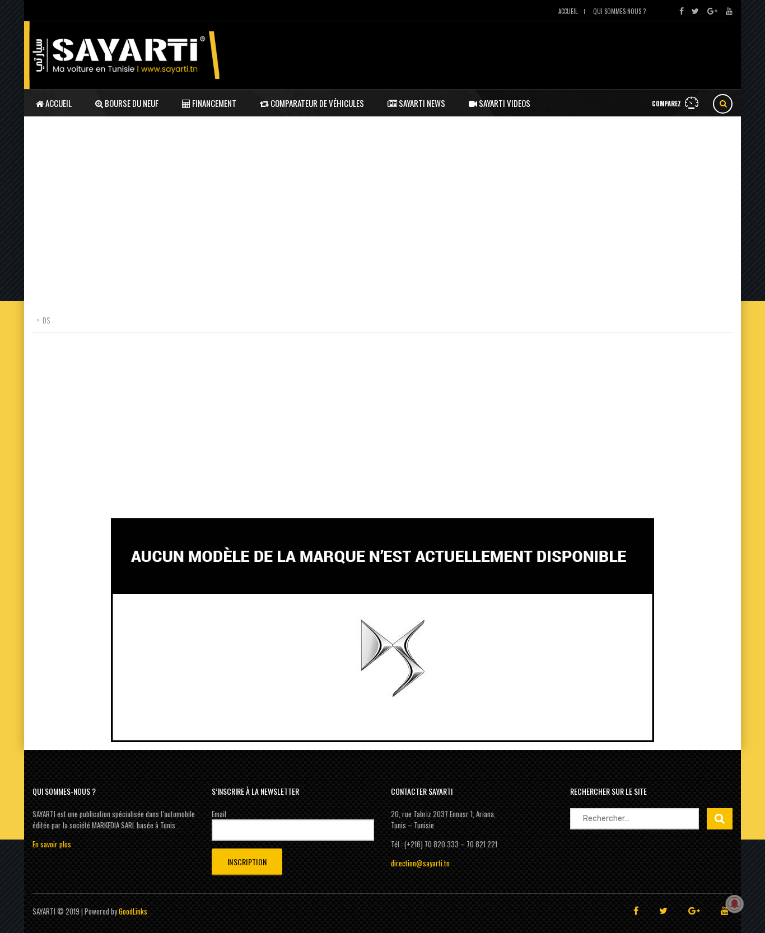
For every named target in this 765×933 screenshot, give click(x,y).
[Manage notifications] (735, 904)
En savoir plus (51, 844)
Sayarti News (421, 103)
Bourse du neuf (130, 103)
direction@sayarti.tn (420, 863)
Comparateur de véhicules (316, 103)
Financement (213, 103)
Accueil (567, 11)
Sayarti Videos (503, 103)
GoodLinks (133, 911)
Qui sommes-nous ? (619, 11)
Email (219, 813)
